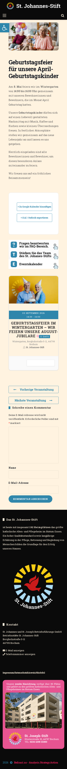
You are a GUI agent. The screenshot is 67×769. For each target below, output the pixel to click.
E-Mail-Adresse (18, 483)
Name (12, 467)
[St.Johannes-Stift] (33, 5)
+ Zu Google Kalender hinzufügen (34, 206)
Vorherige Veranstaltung (37, 389)
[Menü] (4, 15)
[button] (4, 27)
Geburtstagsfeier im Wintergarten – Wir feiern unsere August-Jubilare (33, 329)
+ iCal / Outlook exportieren (34, 217)
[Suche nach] (62, 15)
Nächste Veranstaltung (30, 400)
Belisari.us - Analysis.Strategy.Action (36, 762)
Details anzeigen (41, 363)
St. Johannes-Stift (35, 347)
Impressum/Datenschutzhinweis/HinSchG (24, 672)
